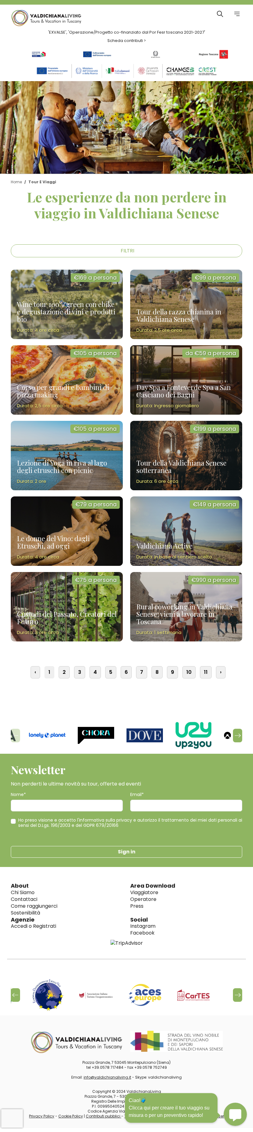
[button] (237, 735)
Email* (137, 794)
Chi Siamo (23, 892)
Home (16, 182)
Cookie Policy (70, 1116)
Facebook (142, 932)
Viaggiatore (144, 892)
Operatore (143, 899)
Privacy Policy (41, 1116)
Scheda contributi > (126, 41)
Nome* (18, 794)
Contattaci (24, 899)
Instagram (143, 926)
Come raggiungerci (34, 906)
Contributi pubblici (103, 1116)
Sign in (126, 851)
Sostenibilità (25, 912)
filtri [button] (127, 250)
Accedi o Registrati (33, 926)
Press (136, 906)
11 (206, 672)
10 (189, 672)
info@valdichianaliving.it (107, 1077)
